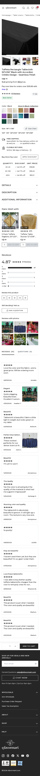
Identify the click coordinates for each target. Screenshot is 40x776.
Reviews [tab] (8, 352)
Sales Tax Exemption (10, 706)
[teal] (20, 116)
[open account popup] (28, 8)
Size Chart (32, 129)
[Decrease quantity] (4, 646)
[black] (15, 121)
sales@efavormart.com (26, 672)
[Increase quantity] (15, 646)
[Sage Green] (32, 116)
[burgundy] (32, 110)
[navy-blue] (26, 116)
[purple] (4, 116)
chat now (21, 678)
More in (28, 106)
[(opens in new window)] (5, 763)
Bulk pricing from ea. (14, 82)
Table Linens (18, 15)
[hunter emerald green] (4, 121)
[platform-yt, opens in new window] (22, 755)
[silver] (9, 121)
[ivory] (15, 110)
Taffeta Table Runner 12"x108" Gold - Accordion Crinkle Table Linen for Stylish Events (27, 235)
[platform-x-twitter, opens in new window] (17, 755)
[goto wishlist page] (32, 8)
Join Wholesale (8, 697)
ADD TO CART (13, 245)
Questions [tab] (25, 352)
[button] (6, 61)
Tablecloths (29, 15)
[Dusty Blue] (15, 116)
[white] (4, 110)
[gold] (20, 110)
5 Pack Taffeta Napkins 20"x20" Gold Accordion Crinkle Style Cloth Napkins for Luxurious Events (10, 235)
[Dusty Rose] (26, 110)
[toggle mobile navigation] (3, 8)
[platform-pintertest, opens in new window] (27, 755)
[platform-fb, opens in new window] (13, 755)
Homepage (6, 15)
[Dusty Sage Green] (9, 116)
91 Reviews (15, 94)
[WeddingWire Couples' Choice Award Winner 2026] (13, 763)
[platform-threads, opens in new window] (8, 755)
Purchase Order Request (12, 701)
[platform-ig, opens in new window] (3, 755)
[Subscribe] (35, 663)
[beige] (9, 110)
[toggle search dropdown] (23, 8)
